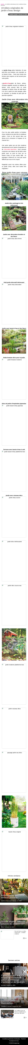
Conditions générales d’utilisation (11, 1038)
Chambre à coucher (6, 1006)
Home (2, 4)
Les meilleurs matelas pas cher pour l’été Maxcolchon (12, 1000)
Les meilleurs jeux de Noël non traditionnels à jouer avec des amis (20, 1012)
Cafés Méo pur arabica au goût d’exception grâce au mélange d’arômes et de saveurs (13, 978)
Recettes (3, 985)
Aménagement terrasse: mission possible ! (13, 896)
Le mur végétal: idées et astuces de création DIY (13, 922)
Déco (2, 927)
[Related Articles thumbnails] (7, 943)
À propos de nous (14, 1040)
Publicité (23, 1038)
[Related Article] (14, 891)
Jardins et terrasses (6, 900)
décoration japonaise (10, 149)
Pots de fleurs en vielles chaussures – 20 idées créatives (20, 932)
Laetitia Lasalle (13, 14)
